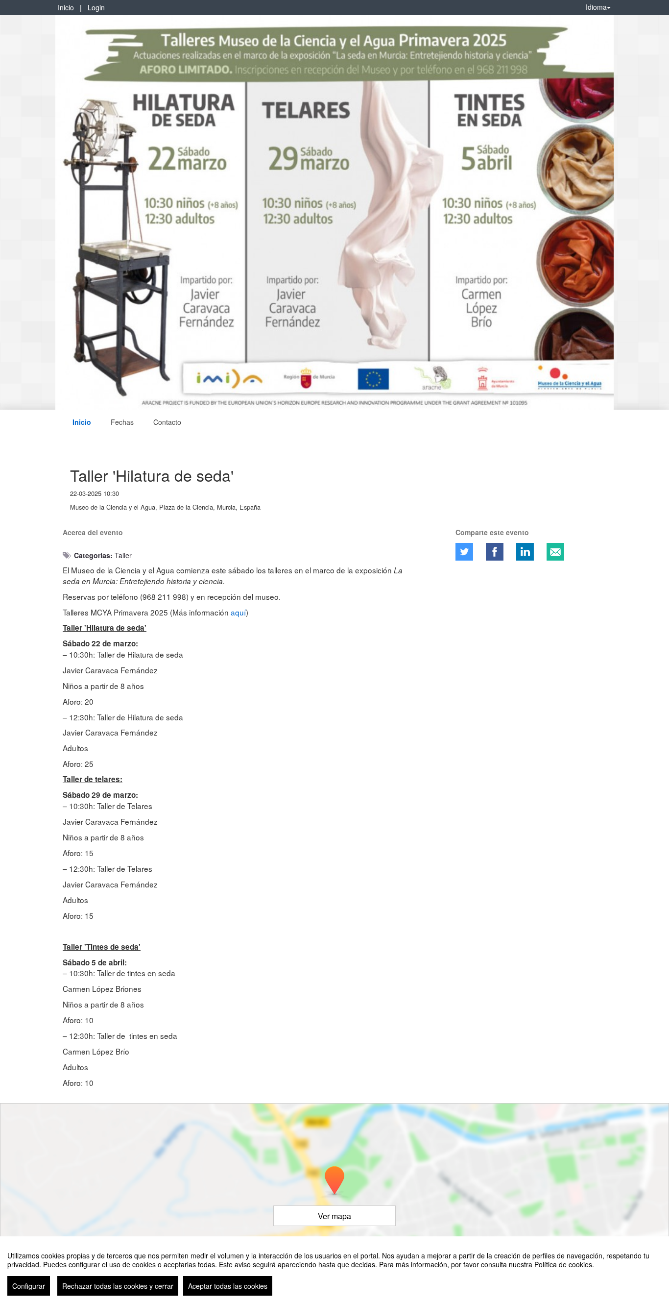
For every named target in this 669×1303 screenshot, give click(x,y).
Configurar (28, 1286)
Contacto (167, 422)
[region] (334, 1269)
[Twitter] (464, 552)
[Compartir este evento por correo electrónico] (555, 552)
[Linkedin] (525, 552)
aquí (238, 612)
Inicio (66, 7)
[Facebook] (494, 552)
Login (96, 7)
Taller (123, 555)
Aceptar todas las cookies (227, 1286)
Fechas (122, 422)
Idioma (596, 7)
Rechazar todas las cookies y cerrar (117, 1286)
